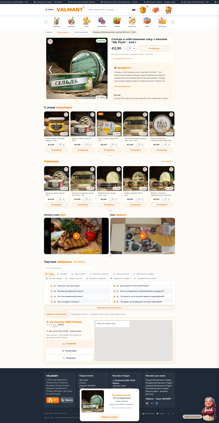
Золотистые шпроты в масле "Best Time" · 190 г (135, 140)
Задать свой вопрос (57, 314)
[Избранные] (155, 10)
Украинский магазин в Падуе (159, 385)
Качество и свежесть (101, 274)
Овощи (102, 26)
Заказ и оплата (80, 274)
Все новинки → (167, 161)
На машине (71, 343)
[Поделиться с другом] (64, 133)
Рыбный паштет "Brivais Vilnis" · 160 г (107, 194)
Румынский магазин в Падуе (158, 380)
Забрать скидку (109, 417)
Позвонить (71, 358)
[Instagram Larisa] (147, 403)
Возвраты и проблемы (98, 278)
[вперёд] (103, 69)
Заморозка (87, 26)
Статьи (82, 383)
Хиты (72, 26)
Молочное (117, 26)
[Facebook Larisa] (157, 403)
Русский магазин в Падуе (157, 388)
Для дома (147, 26)
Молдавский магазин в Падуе (159, 383)
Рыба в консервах (81, 32)
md (168, 413)
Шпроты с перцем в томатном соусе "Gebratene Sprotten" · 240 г (161, 194)
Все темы (49, 274)
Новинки (56, 26)
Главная (49, 32)
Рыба (132, 26)
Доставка (63, 274)
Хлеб (162, 26)
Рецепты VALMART (87, 385)
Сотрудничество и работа (146, 278)
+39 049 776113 (119, 386)
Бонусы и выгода (122, 274)
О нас (81, 388)
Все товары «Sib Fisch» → (122, 59)
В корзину (154, 48)
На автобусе (71, 351)
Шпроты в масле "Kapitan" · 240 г (82, 140)
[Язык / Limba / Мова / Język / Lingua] (133, 9)
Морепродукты (63, 32)
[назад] (50, 69)
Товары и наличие (75, 278)
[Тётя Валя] (209, 408)
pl (173, 413)
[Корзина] (168, 10)
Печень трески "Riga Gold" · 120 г (108, 140)
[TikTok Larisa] (152, 403)
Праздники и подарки (122, 278)
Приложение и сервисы (145, 274)
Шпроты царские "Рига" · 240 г (133, 194)
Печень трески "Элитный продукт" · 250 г (55, 140)
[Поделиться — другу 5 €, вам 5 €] (100, 97)
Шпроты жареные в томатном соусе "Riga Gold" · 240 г (161, 140)
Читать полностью (122, 86)
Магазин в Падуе (55, 278)
